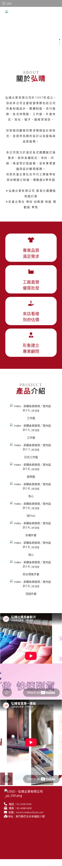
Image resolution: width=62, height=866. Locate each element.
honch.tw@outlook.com (29, 812)
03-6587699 (24, 804)
